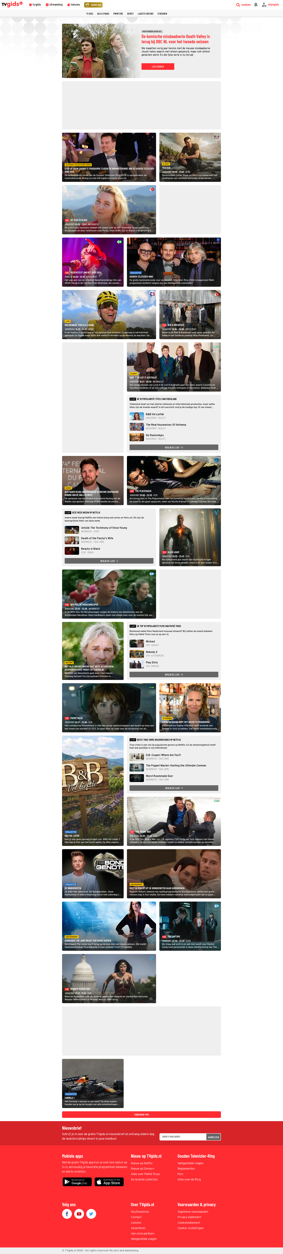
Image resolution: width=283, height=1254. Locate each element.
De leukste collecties (144, 1180)
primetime (118, 13)
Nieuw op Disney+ (143, 1169)
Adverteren (138, 1228)
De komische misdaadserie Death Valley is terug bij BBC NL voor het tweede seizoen (176, 39)
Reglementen (186, 1169)
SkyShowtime (140, 1212)
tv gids (89, 13)
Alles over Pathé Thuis (145, 1174)
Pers (180, 1174)
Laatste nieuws (145, 13)
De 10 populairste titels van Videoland (157, 399)
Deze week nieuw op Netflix (86, 512)
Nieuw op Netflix (141, 1163)
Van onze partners (142, 1234)
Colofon (136, 1223)
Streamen (162, 13)
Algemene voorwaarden (193, 1212)
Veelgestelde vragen (191, 1163)
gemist (130, 13)
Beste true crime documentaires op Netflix (159, 739)
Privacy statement (189, 1217)
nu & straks (103, 13)
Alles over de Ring (189, 1180)
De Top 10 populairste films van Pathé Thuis (159, 626)
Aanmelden (213, 1137)
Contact (136, 1217)
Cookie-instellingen (191, 1228)
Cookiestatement (189, 1223)
